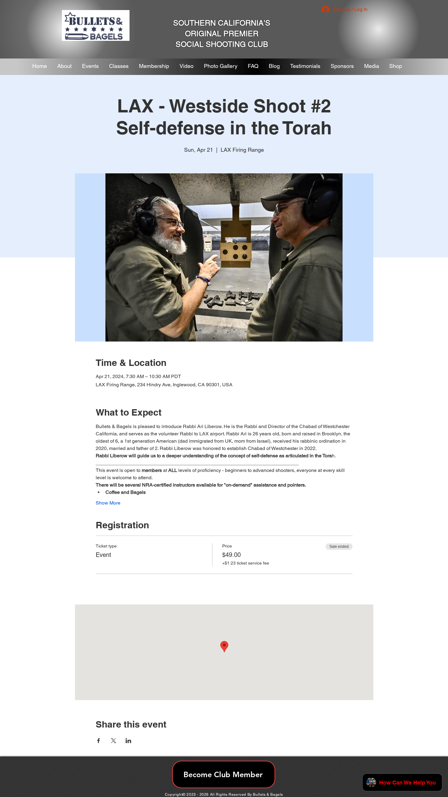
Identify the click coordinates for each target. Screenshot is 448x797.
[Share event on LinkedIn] (128, 740)
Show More (108, 503)
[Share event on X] (113, 740)
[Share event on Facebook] (98, 740)
